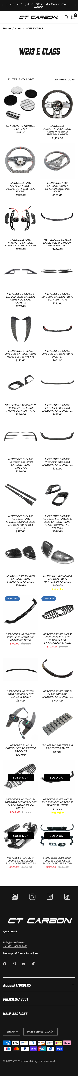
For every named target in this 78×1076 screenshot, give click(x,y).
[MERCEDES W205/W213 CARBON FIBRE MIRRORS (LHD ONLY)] (20, 554)
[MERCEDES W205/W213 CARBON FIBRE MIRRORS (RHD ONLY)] (57, 554)
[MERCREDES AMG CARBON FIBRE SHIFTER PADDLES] (20, 723)
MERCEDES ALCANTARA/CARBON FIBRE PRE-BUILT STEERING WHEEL (57, 130)
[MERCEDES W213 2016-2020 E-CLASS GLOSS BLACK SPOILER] (20, 669)
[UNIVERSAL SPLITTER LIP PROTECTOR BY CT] (57, 723)
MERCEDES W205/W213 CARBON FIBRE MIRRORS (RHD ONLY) (57, 579)
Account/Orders (17, 984)
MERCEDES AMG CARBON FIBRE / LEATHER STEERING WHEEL (57, 187)
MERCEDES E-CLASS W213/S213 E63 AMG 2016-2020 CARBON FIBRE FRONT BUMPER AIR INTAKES (57, 522)
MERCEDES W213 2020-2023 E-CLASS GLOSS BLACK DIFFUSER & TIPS (57, 860)
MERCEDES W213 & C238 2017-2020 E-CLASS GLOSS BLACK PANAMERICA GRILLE (20, 803)
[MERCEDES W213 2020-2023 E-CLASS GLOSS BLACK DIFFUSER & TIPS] (57, 835)
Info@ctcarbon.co (14, 942)
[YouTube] (26, 964)
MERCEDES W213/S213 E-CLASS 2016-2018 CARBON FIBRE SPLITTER (57, 694)
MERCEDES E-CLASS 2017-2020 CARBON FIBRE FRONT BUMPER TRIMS (20, 408)
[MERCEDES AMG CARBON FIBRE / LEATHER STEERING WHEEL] (57, 161)
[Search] (66, 17)
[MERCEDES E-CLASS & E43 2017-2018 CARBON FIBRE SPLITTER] (57, 217)
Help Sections (15, 1013)
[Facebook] (7, 963)
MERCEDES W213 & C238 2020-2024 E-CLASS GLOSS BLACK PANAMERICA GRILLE (57, 638)
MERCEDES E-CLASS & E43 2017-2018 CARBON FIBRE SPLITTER (57, 242)
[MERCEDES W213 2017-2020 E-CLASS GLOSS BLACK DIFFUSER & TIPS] (20, 835)
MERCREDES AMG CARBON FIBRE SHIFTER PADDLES (20, 748)
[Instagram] (17, 963)
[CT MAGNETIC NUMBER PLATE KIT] (20, 104)
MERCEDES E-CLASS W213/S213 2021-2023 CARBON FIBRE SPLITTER (57, 462)
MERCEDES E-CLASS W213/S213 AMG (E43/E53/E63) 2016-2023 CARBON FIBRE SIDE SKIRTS (20, 522)
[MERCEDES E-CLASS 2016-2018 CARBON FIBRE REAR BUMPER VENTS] (20, 329)
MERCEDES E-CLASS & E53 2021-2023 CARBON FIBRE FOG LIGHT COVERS (20, 298)
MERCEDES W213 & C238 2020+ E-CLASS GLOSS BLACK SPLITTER (21, 637)
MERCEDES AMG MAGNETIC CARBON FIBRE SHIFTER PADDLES (20, 242)
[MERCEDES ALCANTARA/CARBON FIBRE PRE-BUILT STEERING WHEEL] (57, 104)
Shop (18, 28)
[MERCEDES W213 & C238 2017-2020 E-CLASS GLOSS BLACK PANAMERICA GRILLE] (20, 777)
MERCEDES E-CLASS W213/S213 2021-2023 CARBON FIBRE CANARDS (20, 463)
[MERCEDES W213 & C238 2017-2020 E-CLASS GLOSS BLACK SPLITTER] (57, 777)
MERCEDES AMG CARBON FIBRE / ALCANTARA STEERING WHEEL (20, 187)
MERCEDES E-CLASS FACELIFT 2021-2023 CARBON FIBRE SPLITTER (57, 408)
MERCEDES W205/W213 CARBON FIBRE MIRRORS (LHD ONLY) (20, 579)
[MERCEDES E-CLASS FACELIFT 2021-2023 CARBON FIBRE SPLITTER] (57, 383)
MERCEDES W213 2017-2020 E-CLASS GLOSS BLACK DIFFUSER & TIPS (21, 860)
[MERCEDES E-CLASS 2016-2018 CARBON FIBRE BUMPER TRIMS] (57, 272)
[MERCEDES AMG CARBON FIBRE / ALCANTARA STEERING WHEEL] (20, 161)
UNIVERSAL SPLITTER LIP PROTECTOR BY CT (57, 747)
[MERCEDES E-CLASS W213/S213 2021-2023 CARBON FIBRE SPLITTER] (57, 437)
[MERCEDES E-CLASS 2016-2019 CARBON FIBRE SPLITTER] (57, 329)
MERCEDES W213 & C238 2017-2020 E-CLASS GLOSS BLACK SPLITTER (57, 802)
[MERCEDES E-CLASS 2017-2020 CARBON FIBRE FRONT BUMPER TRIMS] (20, 383)
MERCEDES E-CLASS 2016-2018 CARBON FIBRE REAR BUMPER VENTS (20, 354)
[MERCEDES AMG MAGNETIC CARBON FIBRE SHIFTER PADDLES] (20, 217)
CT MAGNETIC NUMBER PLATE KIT (20, 127)
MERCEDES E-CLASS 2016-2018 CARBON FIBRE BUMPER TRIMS (57, 296)
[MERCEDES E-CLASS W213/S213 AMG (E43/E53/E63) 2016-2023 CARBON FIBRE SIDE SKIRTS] (20, 494)
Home (7, 28)
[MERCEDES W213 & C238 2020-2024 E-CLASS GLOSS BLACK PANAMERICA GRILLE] (57, 612)
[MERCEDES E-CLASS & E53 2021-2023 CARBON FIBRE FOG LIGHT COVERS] (20, 272)
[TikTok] (36, 963)
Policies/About (15, 998)
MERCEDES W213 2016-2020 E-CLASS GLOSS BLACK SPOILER (20, 694)
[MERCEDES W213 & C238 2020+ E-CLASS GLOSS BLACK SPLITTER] (20, 612)
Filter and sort (21, 79)
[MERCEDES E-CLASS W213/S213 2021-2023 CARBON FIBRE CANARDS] (20, 437)
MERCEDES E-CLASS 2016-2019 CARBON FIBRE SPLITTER (57, 354)
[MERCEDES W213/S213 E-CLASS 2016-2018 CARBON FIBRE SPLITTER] (57, 669)
